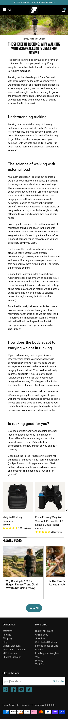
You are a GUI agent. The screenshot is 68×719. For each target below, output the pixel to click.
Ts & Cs (39, 664)
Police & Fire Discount (14, 649)
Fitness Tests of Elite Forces (46, 647)
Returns (7, 634)
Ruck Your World (44, 630)
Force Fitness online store (38, 455)
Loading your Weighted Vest (47, 655)
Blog (5, 642)
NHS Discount (10, 653)
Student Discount (12, 657)
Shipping (7, 638)
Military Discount (11, 645)
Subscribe (58, 681)
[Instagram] (5, 690)
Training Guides (38, 39)
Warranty (7, 630)
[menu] (4, 9)
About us (40, 638)
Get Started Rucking (46, 642)
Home (25, 39)
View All (34, 608)
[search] (9, 9)
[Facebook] (13, 690)
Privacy (39, 660)
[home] (34, 9)
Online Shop (41, 634)
